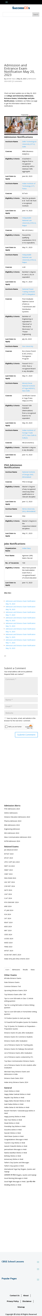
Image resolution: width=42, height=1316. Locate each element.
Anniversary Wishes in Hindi (13, 1159)
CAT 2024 (7, 918)
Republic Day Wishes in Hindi (14, 1098)
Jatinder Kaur (10, 79)
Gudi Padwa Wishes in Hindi (13, 1104)
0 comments (17, 81)
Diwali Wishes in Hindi (11, 1123)
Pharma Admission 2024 (12, 821)
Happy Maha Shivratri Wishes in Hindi (17, 1101)
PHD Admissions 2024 (12, 809)
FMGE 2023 (8, 947)
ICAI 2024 (7, 914)
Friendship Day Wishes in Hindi (14, 1126)
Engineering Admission (12, 829)
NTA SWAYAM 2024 (11, 902)
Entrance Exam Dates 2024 (13, 1078)
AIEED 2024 (8, 943)
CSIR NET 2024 (9, 886)
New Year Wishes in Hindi (13, 1120)
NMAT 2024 (8, 870)
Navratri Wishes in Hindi (12, 1133)
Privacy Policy (13, 1301)
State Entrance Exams (11, 982)
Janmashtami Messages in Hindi (15, 1149)
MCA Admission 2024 (11, 833)
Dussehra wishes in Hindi (13, 1130)
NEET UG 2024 (9, 866)
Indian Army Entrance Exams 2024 (16, 1082)
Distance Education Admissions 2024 (17, 817)
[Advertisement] (21, 38)
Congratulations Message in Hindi (16, 1139)
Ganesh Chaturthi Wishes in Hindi (15, 1146)
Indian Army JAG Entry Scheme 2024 (16, 959)
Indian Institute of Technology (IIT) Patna (28, 186)
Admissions (16, 970)
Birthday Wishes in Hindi (12, 1156)
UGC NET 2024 (9, 882)
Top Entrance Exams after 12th (15, 994)
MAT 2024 (8, 930)
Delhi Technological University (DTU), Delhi (29, 144)
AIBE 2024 (8, 906)
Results (25, 970)
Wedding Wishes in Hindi (12, 1185)
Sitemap (21, 1307)
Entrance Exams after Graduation (15, 1041)
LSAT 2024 (8, 894)
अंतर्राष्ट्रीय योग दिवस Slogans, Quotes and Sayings (20, 1175)
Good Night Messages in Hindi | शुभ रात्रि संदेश (19, 1181)
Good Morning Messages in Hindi (15, 1178)
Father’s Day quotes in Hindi (14, 1166)
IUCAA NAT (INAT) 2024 (12, 955)
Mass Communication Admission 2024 (17, 837)
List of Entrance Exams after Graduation (18, 1053)
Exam (7, 970)
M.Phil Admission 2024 (12, 841)
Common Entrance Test (12, 986)
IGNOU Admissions (11, 813)
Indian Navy (26, 548)
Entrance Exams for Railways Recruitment (18, 1049)
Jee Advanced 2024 (10, 850)
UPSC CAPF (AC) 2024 (11, 862)
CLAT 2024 (8, 898)
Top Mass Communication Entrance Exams (19, 1061)
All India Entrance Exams (12, 978)
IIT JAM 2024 (9, 910)
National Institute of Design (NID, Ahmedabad (28, 474)
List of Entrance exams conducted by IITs (18, 1057)
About (26, 1295)
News (33, 970)
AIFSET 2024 (8, 951)
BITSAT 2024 (8, 854)
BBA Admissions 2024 (12, 825)
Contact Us (14, 1295)
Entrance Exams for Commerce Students (18, 1037)
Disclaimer (27, 1301)
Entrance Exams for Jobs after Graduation (18, 1033)
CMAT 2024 (8, 874)
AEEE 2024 (8, 926)
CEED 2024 (8, 934)
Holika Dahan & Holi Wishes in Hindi (16, 1107)
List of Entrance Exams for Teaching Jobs (18, 1045)
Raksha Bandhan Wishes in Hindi (15, 1153)
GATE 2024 (8, 890)
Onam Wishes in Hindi (11, 1091)
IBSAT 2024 (8, 922)
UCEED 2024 (8, 939)
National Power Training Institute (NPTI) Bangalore (28, 291)
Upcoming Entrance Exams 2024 (15, 990)
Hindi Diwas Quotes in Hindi (14, 1136)
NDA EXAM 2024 (10, 878)
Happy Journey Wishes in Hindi (14, 1117)
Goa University (27, 346)
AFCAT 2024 (8, 858)
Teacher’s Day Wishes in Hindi (14, 1143)
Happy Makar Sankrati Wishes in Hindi (17, 1094)
